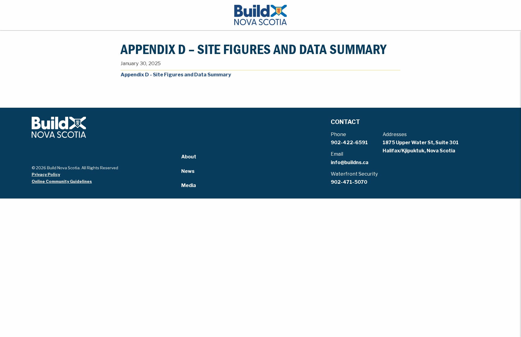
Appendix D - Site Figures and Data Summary (176, 75)
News (187, 171)
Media (188, 185)
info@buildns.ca (349, 162)
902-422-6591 (349, 142)
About (188, 157)
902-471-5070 (349, 182)
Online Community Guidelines (62, 181)
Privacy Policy (46, 174)
